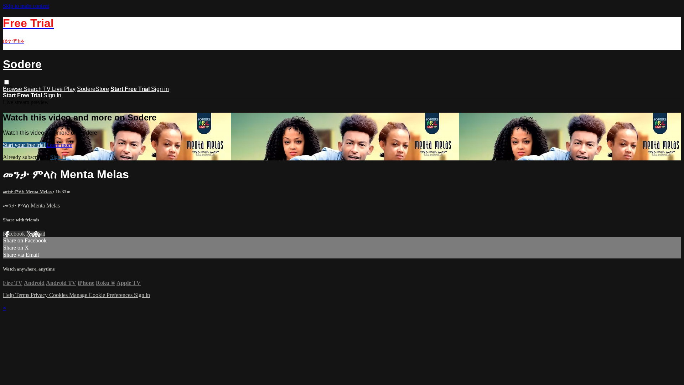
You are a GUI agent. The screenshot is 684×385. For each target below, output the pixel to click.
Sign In (52, 95)
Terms (23, 295)
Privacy (40, 295)
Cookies (59, 295)
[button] (6, 82)
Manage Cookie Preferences (101, 295)
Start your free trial (24, 145)
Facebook (14, 234)
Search (33, 89)
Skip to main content (26, 6)
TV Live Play (59, 89)
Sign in (160, 89)
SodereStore (93, 89)
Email (38, 234)
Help (9, 295)
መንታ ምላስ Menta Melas (28, 191)
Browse (13, 89)
